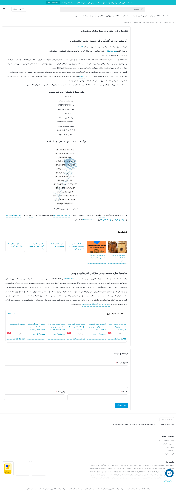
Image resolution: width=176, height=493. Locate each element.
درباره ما (171, 450)
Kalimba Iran (69, 279)
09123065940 (53, 2)
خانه (172, 22)
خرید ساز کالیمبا (119, 220)
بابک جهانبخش (111, 51)
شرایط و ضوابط (169, 454)
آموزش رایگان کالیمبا (13, 215)
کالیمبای (82, 76)
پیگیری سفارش (168, 444)
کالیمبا (80, 47)
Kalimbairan (88, 220)
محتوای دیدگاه (122, 363)
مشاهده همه (12, 314)
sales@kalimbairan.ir (146, 424)
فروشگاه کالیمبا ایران (166, 440)
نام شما (124, 392)
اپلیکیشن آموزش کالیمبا (62, 215)
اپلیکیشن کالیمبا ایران (163, 22)
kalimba (102, 215)
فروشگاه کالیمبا (106, 220)
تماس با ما (170, 447)
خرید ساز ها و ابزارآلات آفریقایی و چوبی (96, 304)
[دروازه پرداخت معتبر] (8, 468)
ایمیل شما (60, 392)
